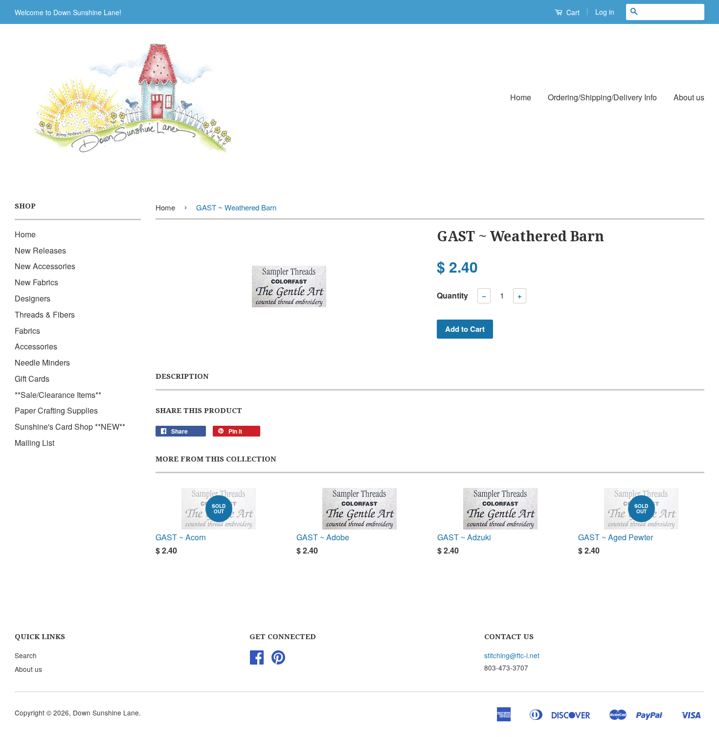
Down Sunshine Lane (106, 712)
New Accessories (45, 266)
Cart (572, 12)
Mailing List (34, 442)
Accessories (36, 346)
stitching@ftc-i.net (511, 655)
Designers (32, 298)
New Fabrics (36, 282)
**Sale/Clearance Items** (58, 394)
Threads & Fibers (45, 314)
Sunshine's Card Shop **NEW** (70, 426)
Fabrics (27, 330)
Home (520, 97)
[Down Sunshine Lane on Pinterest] (278, 660)
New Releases (40, 250)
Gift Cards (32, 378)
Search (26, 655)
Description (182, 376)
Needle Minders (42, 362)
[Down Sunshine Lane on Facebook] (256, 660)
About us (689, 97)
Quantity (452, 295)
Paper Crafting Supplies (56, 410)
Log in (604, 12)
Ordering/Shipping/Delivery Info (602, 97)
